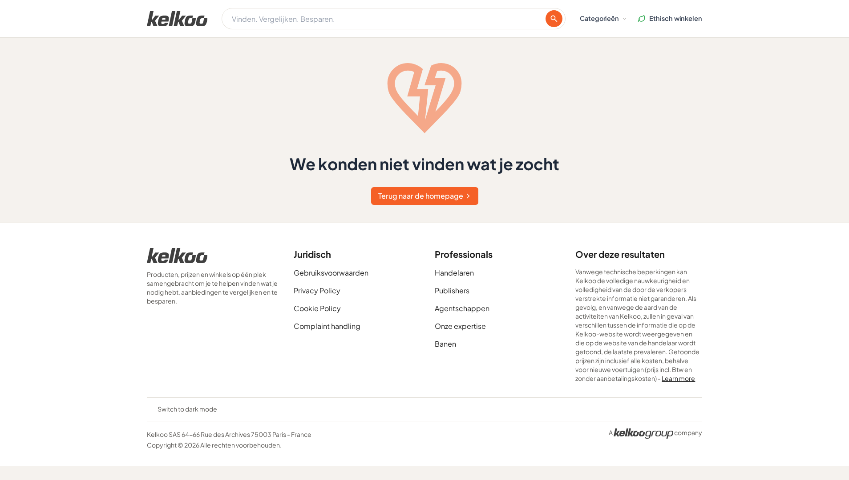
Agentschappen (462, 308)
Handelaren (454, 272)
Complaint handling (327, 326)
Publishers (452, 290)
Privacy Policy (317, 290)
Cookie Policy (317, 308)
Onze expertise (460, 326)
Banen (445, 343)
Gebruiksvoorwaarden (331, 272)
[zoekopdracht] (554, 18)
